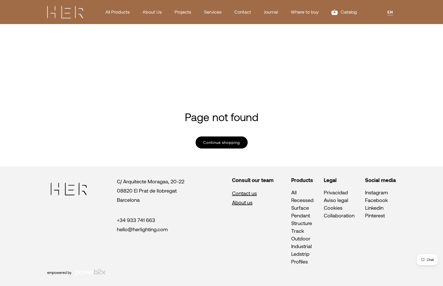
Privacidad (336, 192)
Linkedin (374, 208)
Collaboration (339, 215)
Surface (300, 208)
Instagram (376, 192)
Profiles (299, 261)
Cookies (333, 208)
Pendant (300, 215)
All (294, 192)
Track (297, 231)
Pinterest (375, 215)
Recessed (302, 200)
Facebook (376, 200)
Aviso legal (336, 200)
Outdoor (300, 238)
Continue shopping (221, 142)
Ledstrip (300, 254)
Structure (301, 223)
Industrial (301, 246)
